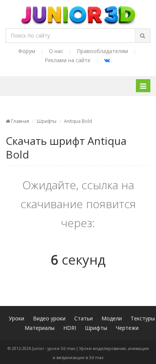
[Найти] (142, 35)
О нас (56, 51)
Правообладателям (102, 51)
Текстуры (143, 318)
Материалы (40, 327)
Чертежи (127, 327)
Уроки (16, 318)
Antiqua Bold (78, 121)
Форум (26, 51)
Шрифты (46, 121)
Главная (19, 121)
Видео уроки (49, 318)
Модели (111, 318)
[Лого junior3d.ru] (78, 12)
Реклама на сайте (67, 60)
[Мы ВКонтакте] (107, 60)
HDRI (69, 327)
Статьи (83, 318)
